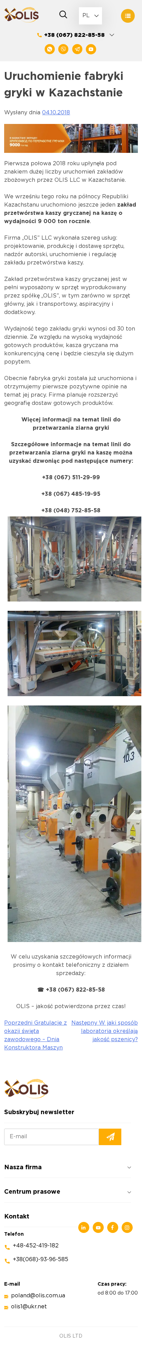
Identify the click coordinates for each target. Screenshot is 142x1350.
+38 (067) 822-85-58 (74, 35)
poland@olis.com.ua (38, 1295)
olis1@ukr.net (29, 1306)
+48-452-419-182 (36, 1245)
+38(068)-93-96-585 (40, 1259)
